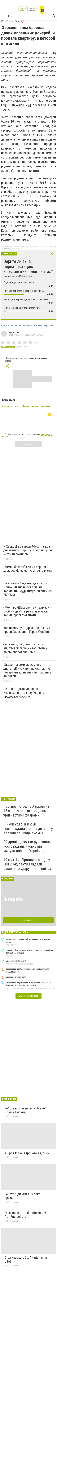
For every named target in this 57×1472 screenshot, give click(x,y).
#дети (4, 325)
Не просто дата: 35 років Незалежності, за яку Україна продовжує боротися (23, 692)
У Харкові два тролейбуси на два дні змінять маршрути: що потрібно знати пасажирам (28, 550)
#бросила (48, 325)
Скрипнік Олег (14, 332)
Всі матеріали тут (28, 920)
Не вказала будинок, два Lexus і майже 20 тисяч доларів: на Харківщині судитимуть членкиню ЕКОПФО (27, 589)
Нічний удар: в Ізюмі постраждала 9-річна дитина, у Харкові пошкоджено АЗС (28, 828)
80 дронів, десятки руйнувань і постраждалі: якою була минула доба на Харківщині (27, 846)
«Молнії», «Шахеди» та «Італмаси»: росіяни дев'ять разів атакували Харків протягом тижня (27, 611)
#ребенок (38, 325)
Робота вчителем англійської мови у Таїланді (25, 1110)
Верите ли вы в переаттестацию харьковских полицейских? (28, 266)
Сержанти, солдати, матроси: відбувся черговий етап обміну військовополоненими (25, 648)
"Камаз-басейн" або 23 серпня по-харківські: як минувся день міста (27, 569)
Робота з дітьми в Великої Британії (22, 1196)
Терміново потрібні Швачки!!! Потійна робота (25, 1215)
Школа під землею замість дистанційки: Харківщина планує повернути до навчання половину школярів (27, 670)
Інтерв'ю (13, 899)
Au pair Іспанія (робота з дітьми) (27, 1153)
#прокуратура (14, 325)
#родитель (27, 325)
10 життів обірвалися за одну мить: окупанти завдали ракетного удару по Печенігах (27, 864)
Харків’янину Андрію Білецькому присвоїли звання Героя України (26, 630)
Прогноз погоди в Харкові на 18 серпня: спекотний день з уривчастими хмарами (26, 810)
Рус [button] (10, 16)
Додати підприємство (28, 996)
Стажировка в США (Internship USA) (25, 1259)
